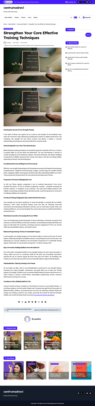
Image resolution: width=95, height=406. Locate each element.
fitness (24, 45)
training (47, 45)
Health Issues (9, 364)
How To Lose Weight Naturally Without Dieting (78, 69)
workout (52, 45)
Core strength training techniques (44, 295)
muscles (32, 45)
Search (71, 30)
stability (37, 45)
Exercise (19, 45)
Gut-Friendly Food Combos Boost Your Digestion (52, 345)
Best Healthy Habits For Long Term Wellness (77, 47)
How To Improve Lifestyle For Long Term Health (78, 64)
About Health (8, 17)
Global (35, 17)
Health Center (32, 364)
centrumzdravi (14, 7)
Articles (16, 17)
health (27, 45)
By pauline (8, 42)
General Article (54, 364)
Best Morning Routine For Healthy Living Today (12, 345)
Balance (7, 45)
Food (29, 17)
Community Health (8, 28)
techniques (42, 45)
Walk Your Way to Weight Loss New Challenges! (31, 345)
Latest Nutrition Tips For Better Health (78, 53)
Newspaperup (51, 403)
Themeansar (60, 403)
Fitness (23, 17)
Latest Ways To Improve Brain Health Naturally (78, 58)
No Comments (24, 42)
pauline (38, 319)
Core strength (13, 45)
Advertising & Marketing (79, 364)
